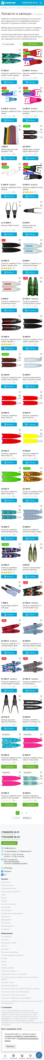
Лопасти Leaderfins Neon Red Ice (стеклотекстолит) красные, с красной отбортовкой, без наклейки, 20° (30, 417)
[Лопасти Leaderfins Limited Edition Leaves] (33, 286)
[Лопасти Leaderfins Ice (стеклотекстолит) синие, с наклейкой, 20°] (33, 248)
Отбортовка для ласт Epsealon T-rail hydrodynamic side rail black (10, 150)
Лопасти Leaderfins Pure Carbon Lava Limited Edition (11, 379)
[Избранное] (19, 50)
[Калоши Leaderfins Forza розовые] (33, 96)
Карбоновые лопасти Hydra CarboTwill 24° (31, 150)
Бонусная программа (9, 952)
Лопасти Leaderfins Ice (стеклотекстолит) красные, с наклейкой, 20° (10, 303)
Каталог (12, 7)
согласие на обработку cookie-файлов (20, 1036)
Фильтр (34, 44)
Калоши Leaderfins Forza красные (33, 74)
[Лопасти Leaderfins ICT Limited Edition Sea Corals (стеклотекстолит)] (33, 591)
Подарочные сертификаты (12, 913)
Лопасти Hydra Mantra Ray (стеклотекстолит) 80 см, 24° (32, 379)
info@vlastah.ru (10, 848)
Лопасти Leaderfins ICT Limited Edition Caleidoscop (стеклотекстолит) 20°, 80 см (32, 683)
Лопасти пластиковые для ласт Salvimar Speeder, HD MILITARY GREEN (32, 569)
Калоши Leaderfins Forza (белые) (11, 188)
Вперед (26, 818)
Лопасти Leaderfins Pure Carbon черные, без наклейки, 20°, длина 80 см (11, 264)
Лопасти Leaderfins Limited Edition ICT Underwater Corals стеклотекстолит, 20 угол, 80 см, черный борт (11, 569)
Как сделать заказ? (9, 943)
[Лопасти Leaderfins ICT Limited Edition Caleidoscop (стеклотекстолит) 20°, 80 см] (33, 667)
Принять (10, 1046)
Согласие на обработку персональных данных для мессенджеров (21, 1002)
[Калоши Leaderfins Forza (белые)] (11, 172)
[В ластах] (8, 2)
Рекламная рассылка (9, 986)
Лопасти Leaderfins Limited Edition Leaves (32, 303)
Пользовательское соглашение (14, 974)
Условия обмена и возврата (12, 955)
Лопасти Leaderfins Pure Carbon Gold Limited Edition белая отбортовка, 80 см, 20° (33, 493)
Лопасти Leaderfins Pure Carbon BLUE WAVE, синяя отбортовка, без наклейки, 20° (11, 759)
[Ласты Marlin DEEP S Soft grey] (11, 591)
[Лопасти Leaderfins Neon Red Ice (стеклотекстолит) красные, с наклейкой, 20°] (11, 401)
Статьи (4, 965)
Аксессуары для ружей (10, 892)
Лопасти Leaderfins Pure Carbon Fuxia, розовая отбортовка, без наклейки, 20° (11, 797)
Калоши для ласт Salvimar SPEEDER (8, 721)
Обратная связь (7, 968)
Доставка (5, 949)
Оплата (4, 946)
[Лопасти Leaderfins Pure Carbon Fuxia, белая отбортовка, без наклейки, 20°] (33, 743)
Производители (7, 926)
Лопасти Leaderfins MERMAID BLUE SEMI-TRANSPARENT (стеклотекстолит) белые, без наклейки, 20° (32, 797)
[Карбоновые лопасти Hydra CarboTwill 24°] (33, 134)
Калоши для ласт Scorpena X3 (29, 226)
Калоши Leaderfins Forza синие (11, 112)
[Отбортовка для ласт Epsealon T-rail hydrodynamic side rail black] (11, 134)
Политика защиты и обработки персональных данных (19, 978)
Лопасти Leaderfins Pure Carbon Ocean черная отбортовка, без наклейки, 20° (11, 74)
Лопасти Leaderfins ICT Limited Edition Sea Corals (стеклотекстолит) (32, 607)
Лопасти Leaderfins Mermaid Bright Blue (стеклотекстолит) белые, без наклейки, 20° (10, 531)
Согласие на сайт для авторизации (15, 992)
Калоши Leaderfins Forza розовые (33, 112)
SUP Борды (6, 923)
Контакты (5, 940)
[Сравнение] (19, 53)
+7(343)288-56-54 (10, 837)
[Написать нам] (39, 1055)
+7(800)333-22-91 (29, 3)
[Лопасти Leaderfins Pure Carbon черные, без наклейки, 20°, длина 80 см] (11, 248)
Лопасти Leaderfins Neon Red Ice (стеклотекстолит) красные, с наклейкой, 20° (10, 417)
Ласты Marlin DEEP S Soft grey (9, 607)
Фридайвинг (6, 920)
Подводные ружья (8, 888)
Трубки (4, 901)
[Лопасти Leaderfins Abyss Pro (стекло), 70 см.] (33, 705)
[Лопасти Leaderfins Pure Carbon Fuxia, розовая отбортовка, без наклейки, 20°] (11, 781)
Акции (3, 962)
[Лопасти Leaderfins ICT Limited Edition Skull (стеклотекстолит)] (11, 629)
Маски (3, 898)
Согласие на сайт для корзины (13, 995)
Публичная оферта (9, 971)
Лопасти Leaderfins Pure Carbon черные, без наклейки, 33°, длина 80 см (33, 341)
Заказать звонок (9, 843)
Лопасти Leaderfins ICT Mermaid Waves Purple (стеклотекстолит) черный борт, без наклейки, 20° (32, 645)
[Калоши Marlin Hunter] (11, 210)
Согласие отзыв (7, 982)
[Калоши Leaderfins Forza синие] (11, 96)
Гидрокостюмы (7, 885)
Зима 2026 (5, 882)
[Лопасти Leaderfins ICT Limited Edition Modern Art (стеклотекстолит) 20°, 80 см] (11, 667)
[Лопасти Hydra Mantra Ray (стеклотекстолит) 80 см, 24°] (33, 363)
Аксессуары (6, 907)
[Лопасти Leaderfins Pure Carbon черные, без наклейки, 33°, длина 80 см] (33, 324)
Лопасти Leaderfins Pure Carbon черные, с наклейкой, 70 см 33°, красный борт (11, 341)
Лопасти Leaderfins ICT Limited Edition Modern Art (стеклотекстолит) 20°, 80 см (10, 683)
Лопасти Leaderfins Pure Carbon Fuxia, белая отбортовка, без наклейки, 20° (33, 759)
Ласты (19, 7)
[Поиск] (40, 3)
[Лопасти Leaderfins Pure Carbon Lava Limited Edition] (11, 363)
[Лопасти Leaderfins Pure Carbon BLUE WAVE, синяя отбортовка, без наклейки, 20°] (11, 743)
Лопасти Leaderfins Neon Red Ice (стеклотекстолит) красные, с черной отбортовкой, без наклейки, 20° (9, 455)
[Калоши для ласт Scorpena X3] (33, 210)
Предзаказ (9, 767)
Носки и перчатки (8, 904)
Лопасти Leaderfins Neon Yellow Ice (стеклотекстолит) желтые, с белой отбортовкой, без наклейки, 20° (30, 455)
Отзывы (4, 958)
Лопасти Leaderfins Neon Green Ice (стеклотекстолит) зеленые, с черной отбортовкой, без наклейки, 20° (9, 493)
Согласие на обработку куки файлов (16, 998)
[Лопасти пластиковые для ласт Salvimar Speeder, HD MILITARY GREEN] (33, 553)
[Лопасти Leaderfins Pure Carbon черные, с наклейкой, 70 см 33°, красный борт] (11, 324)
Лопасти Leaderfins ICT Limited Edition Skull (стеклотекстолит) (10, 645)
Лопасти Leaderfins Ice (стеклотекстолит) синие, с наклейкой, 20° (32, 264)
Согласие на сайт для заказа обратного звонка (20, 989)
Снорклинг (5, 929)
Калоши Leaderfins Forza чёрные (33, 188)
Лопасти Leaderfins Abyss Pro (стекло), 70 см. (31, 721)
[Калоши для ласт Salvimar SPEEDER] (11, 705)
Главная (4, 7)
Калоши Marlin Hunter (10, 225)
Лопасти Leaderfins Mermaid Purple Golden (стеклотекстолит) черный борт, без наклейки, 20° (32, 531)
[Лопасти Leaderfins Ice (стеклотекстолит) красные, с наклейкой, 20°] (11, 286)
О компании (6, 937)
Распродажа (6, 910)
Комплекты (5, 917)
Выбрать (10, 82)
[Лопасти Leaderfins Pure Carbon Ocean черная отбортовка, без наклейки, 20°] (11, 58)
